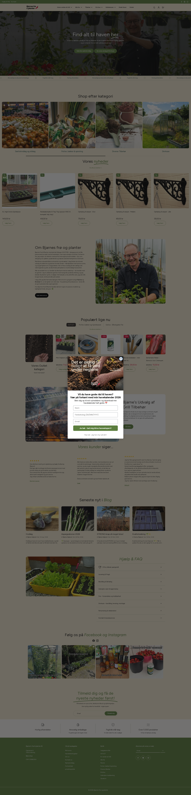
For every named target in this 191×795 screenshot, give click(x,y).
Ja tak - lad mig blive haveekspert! (95, 428)
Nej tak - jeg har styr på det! (95, 435)
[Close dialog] (121, 358)
